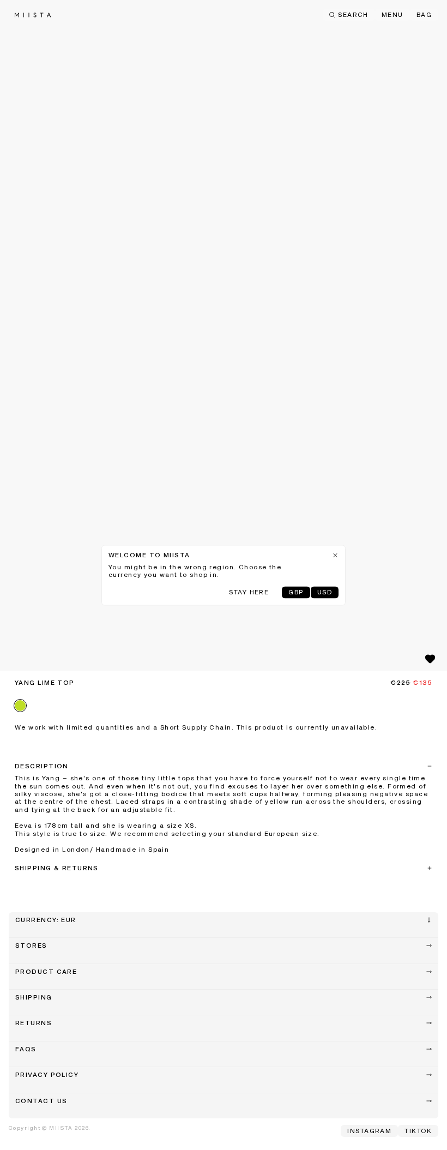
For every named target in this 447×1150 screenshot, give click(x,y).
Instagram (369, 1131)
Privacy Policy (46, 1075)
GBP (295, 592)
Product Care (46, 972)
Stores (31, 946)
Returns (33, 1023)
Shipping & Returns (57, 868)
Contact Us (41, 1101)
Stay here (249, 592)
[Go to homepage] (33, 15)
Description (42, 766)
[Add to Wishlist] (430, 658)
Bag (424, 15)
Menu (392, 15)
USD (324, 592)
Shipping (33, 998)
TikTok (418, 1131)
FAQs (26, 1049)
